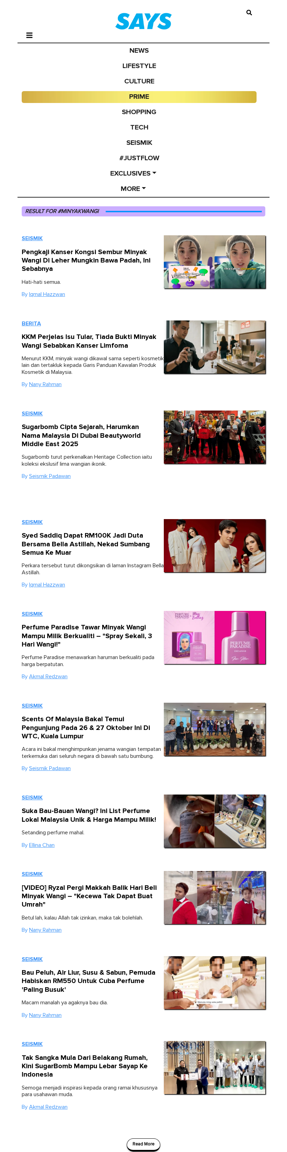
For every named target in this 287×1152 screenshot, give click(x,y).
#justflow (139, 158)
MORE (130, 189)
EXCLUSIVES (130, 173)
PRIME (139, 97)
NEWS (139, 50)
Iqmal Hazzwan (47, 294)
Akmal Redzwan (48, 676)
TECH (139, 127)
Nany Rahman (45, 384)
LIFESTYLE (139, 66)
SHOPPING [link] (139, 112)
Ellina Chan (42, 845)
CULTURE (139, 81)
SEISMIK (139, 143)
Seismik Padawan (50, 476)
